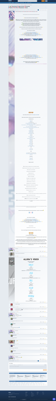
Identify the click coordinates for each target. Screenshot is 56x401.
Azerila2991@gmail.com (35, 55)
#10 (15, 333)
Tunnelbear (30, 149)
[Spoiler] (19, 364)
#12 (15, 343)
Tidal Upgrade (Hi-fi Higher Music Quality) (30, 153)
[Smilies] (22, 364)
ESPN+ (31, 121)
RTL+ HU (31, 144)
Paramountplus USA (30, 136)
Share (42, 246)
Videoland (31, 139)
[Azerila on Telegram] (10, 251)
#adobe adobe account (37, 382)
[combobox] (27, 1)
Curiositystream (31, 132)
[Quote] (14, 364)
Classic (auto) (23, 399)
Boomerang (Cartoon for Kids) (30, 138)
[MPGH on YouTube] (12, 396)
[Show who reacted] (46, 246)
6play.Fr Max (30, 145)
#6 (15, 311)
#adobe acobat (32, 382)
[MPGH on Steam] (13, 396)
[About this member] (46, 319)
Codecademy (30, 159)
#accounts (22, 382)
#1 (15, 246)
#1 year (10, 382)
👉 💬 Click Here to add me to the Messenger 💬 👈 (31, 32)
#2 (15, 251)
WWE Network (30, 128)
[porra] (12, 1)
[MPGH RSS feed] (15, 396)
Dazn (30, 134)
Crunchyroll (30, 125)
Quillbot (31, 158)
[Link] (17, 364)
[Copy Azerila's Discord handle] (9, 251)
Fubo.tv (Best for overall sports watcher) (30, 126)
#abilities (16, 382)
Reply (40, 246)
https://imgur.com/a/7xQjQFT (35, 114)
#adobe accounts (28, 382)
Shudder (31, 137)
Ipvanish (31, 148)
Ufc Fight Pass (30, 131)
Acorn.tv (31, 142)
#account (19, 382)
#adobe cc (41, 382)
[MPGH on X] (10, 396)
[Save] (45, 6)
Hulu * (29, 122)
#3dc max (13, 382)
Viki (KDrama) (30, 143)
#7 (15, 316)
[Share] (45, 7)
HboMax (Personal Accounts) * (29, 123)
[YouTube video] (20, 364)
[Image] (18, 364)
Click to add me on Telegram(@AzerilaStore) (35, 34)
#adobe (24, 382)
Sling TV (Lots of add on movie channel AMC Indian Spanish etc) (30, 127)
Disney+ (31, 120)
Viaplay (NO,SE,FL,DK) (30, 133)
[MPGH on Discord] (9, 396)
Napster (31, 154)
